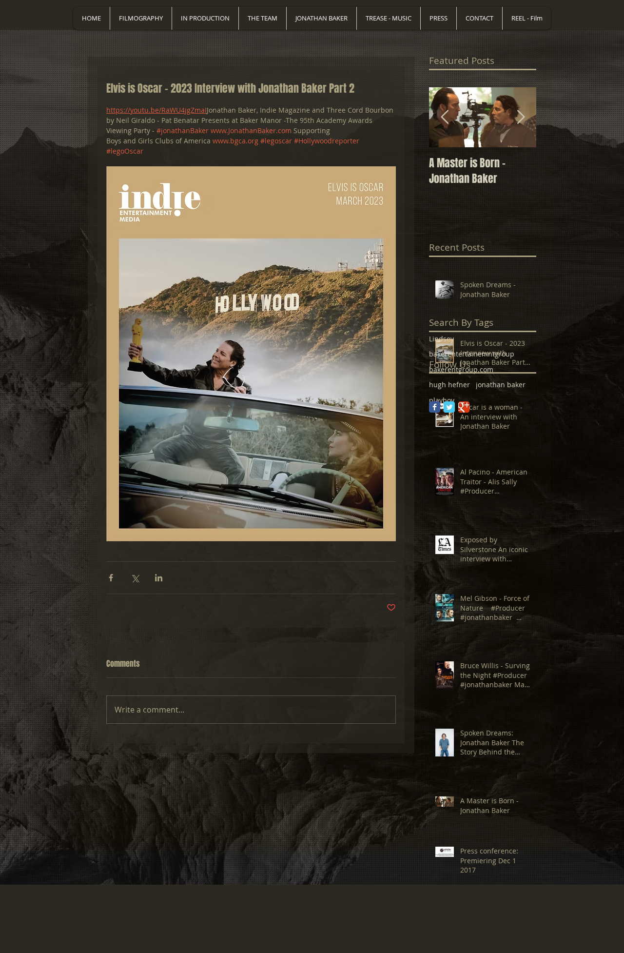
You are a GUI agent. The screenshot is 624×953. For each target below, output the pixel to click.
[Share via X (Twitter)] (134, 577)
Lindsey (441, 338)
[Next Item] (520, 117)
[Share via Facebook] (111, 577)
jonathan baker (501, 384)
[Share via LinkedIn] (158, 577)
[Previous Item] (444, 117)
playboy (441, 400)
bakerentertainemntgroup (471, 353)
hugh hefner (449, 384)
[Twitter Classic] (449, 407)
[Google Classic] (463, 407)
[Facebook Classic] (434, 407)
